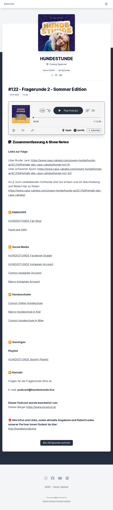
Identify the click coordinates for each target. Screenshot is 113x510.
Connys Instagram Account (24, 272)
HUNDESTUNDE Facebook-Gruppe (30, 255)
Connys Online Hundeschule (25, 303)
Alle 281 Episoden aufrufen (56, 442)
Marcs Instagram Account (24, 281)
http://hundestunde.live (22, 428)
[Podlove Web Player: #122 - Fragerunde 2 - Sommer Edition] (56, 118)
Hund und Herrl (17, 229)
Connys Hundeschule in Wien (26, 320)
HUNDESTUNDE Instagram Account (30, 264)
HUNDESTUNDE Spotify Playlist (28, 359)
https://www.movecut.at (41, 407)
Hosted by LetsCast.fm (56, 498)
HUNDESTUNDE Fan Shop (24, 220)
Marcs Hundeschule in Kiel (24, 311)
